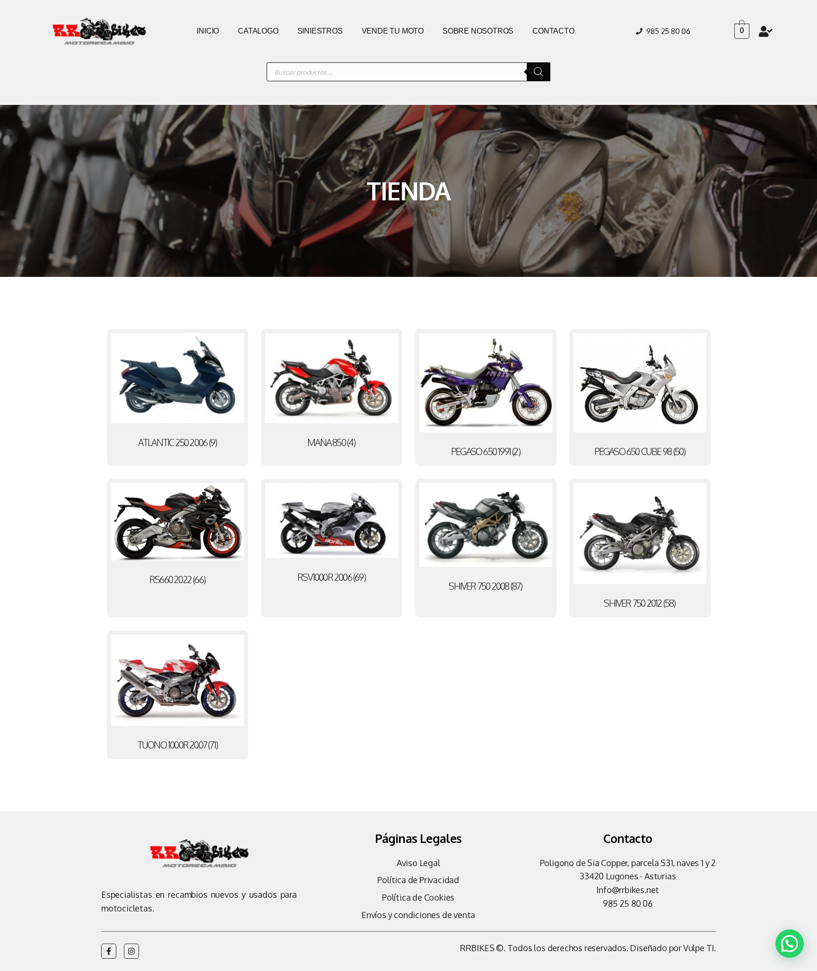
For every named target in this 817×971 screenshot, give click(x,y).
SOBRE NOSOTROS (478, 31)
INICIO (208, 31)
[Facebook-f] (108, 951)
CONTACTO (553, 31)
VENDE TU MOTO (393, 31)
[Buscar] (538, 71)
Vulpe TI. (699, 948)
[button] (789, 943)
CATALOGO (258, 31)
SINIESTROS (320, 31)
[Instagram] (131, 951)
